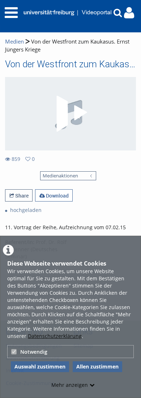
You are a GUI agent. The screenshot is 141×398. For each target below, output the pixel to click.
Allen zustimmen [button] (97, 366)
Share (21, 195)
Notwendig (33, 351)
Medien (14, 41)
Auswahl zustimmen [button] (39, 366)
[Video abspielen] (70, 114)
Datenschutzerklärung (55, 336)
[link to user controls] (129, 13)
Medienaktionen (60, 176)
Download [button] (57, 195)
